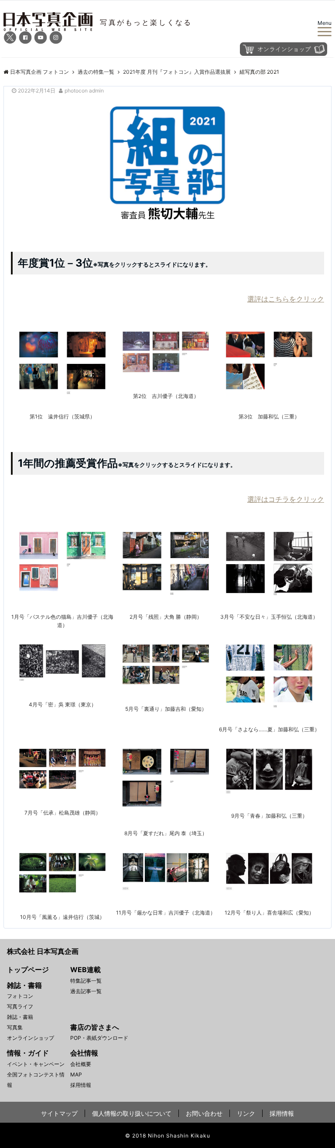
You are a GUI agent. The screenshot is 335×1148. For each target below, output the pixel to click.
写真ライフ (20, 1006)
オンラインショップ (30, 1038)
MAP (76, 1074)
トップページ (28, 969)
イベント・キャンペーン (36, 1064)
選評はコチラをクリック (285, 499)
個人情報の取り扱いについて (131, 1113)
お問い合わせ (204, 1113)
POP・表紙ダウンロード (99, 1038)
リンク (246, 1113)
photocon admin (84, 90)
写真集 (15, 1027)
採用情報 (80, 1085)
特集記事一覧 (86, 980)
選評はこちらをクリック (285, 299)
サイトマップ (59, 1113)
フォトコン (20, 996)
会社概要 (80, 1064)
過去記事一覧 (86, 991)
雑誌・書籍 (20, 1017)
